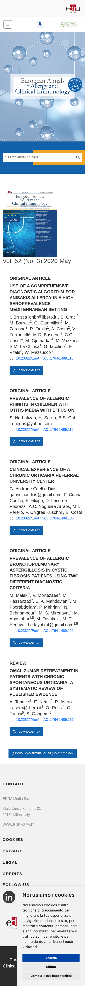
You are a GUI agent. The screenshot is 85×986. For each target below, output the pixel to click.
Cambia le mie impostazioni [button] (51, 976)
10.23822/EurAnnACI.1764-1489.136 (45, 719)
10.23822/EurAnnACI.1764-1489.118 (44, 358)
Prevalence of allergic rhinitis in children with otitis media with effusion (42, 404)
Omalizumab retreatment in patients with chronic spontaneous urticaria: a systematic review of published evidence (44, 682)
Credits (12, 874)
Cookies (13, 839)
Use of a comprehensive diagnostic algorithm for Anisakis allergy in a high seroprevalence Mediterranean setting (42, 297)
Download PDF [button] (29, 370)
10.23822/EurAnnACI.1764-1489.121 (45, 631)
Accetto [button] (51, 958)
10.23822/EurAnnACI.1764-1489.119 (44, 429)
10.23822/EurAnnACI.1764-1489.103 (45, 518)
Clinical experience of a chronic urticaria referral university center (44, 475)
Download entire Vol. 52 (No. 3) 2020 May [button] (44, 753)
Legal (10, 862)
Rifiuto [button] (51, 967)
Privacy (12, 851)
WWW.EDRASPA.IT (18, 824)
